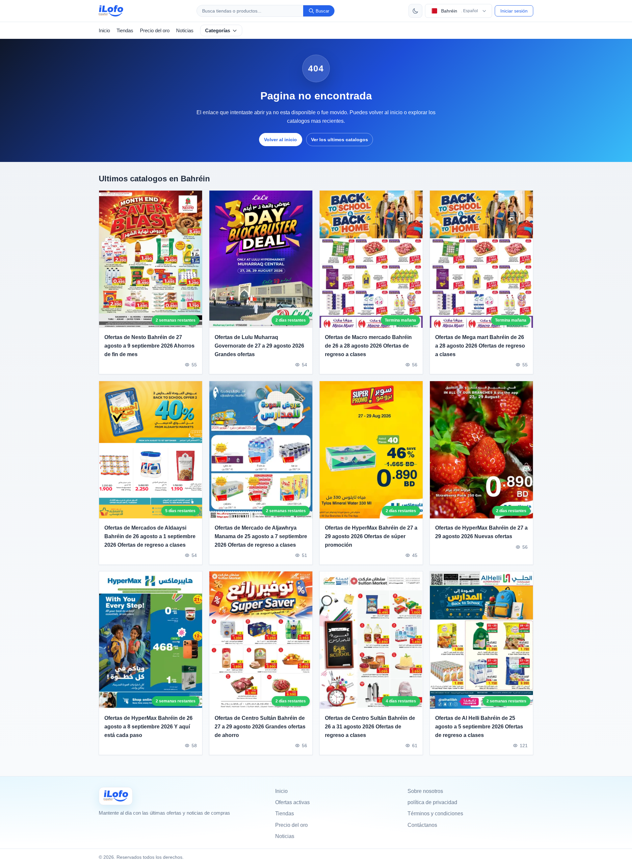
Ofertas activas (292, 802)
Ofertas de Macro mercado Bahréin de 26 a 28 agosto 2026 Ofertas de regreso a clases (368, 346)
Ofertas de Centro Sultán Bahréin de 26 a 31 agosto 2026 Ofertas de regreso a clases (370, 727)
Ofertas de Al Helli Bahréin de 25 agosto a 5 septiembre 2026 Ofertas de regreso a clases (479, 727)
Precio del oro (155, 30)
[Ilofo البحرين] (116, 796)
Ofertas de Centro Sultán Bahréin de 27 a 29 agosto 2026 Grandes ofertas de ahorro (260, 727)
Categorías (217, 30)
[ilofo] (111, 10)
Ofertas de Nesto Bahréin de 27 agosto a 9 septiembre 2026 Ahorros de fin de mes (149, 346)
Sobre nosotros (425, 791)
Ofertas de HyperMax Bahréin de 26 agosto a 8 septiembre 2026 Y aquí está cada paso (148, 727)
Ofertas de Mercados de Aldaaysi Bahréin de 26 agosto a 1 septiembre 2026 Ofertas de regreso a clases (150, 536)
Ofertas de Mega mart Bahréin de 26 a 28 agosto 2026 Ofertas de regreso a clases (480, 346)
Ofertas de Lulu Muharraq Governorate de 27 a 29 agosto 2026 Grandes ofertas (259, 346)
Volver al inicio (280, 139)
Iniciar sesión (514, 10)
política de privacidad (432, 802)
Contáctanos (422, 825)
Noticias (185, 30)
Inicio (104, 30)
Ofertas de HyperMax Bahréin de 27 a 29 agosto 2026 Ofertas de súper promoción (371, 536)
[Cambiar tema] (415, 11)
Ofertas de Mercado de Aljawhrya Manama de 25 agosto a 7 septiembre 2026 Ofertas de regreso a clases (261, 536)
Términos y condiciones (435, 813)
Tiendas (125, 30)
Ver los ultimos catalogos (339, 139)
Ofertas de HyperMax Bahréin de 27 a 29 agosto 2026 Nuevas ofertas (481, 532)
